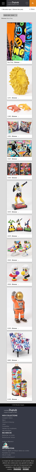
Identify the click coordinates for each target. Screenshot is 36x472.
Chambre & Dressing (8, 422)
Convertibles (5, 426)
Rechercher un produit (8, 435)
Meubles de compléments (9, 428)
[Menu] (3, 3)
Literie (3, 424)
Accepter (26, 469)
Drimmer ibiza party (18, 9)
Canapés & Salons (7, 418)
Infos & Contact (6, 455)
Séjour (4, 420)
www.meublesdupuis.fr (8, 457)
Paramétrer (17, 469)
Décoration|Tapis (6, 430)
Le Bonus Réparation (8, 441)
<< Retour (32, 9)
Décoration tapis (7, 9)
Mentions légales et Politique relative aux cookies (15, 451)
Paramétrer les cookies (8, 453)
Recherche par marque (8, 437)
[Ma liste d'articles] (26, 3)
